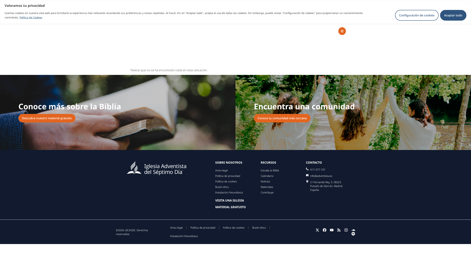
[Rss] (339, 230)
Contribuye (267, 192)
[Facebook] (324, 230)
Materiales (267, 187)
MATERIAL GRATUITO (230, 207)
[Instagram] (346, 230)
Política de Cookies (31, 17)
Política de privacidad (227, 176)
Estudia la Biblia (270, 170)
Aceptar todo (453, 15)
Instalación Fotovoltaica (229, 192)
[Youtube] (332, 230)
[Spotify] (353, 234)
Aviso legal (221, 170)
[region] (235, 12)
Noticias (265, 181)
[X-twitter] (317, 230)
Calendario (267, 176)
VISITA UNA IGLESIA (229, 200)
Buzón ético (222, 187)
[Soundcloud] (353, 230)
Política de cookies (226, 181)
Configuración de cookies (417, 15)
